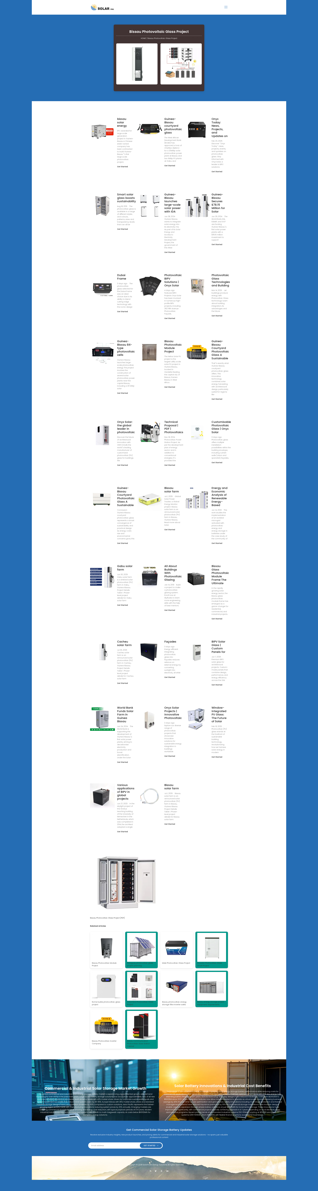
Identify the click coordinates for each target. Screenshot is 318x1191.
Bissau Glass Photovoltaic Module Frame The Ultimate (220, 574)
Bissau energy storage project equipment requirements (210, 1003)
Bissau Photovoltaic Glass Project (162, 38)
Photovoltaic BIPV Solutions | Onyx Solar (173, 280)
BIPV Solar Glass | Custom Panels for (218, 647)
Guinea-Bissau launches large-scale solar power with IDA (172, 203)
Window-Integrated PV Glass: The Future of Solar (219, 714)
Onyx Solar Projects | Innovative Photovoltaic (173, 713)
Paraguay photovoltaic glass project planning (140, 964)
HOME (143, 38)
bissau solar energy (122, 122)
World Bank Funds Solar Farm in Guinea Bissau (125, 714)
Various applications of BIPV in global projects (125, 792)
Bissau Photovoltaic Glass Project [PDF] (107, 918)
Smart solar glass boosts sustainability (126, 198)
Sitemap (187, 1164)
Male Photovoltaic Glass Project (176, 963)
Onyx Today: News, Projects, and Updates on (220, 127)
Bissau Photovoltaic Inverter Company (104, 1042)
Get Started (122, 166)
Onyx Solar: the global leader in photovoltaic (126, 427)
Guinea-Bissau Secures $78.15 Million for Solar (218, 203)
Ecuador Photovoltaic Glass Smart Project (209, 964)
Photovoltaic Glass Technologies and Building (221, 280)
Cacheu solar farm (124, 643)
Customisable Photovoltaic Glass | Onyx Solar (221, 427)
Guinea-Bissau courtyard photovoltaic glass (173, 126)
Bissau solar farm (171, 489)
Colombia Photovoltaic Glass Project (140, 1003)
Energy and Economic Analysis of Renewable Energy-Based (219, 496)
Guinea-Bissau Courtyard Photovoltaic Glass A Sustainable (220, 349)
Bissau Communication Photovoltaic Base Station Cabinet (138, 1043)
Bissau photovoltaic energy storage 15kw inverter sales (174, 1003)
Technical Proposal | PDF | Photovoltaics (173, 427)
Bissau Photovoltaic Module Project (173, 346)
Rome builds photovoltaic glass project (106, 1003)
